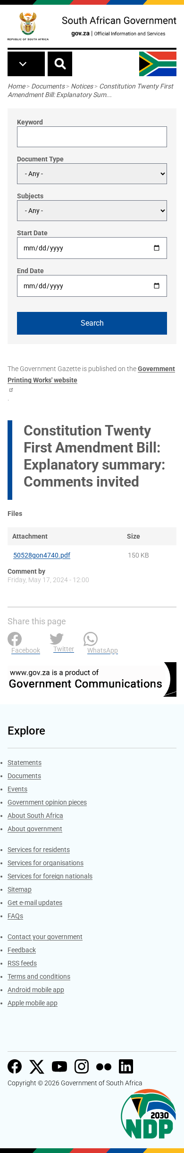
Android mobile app (36, 989)
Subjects (30, 196)
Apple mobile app (33, 1003)
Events (17, 789)
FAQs (15, 916)
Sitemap (20, 889)
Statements (25, 762)
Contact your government (45, 936)
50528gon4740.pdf (41, 555)
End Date (30, 271)
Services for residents (39, 849)
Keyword (30, 122)
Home (16, 86)
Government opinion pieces (47, 802)
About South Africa (35, 815)
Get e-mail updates (35, 902)
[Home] (28, 26)
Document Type (40, 159)
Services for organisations (46, 863)
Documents (48, 86)
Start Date (32, 233)
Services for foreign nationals (50, 876)
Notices (82, 86)
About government (35, 829)
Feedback (22, 950)
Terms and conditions (39, 976)
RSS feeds (22, 963)
